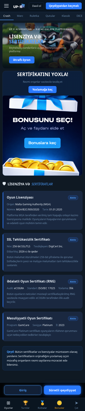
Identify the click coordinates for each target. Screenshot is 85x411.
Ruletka (34, 16)
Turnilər (25, 404)
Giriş (22, 390)
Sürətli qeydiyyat (62, 390)
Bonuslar (59, 404)
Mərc (20, 16)
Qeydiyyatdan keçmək (64, 6)
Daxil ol (36, 6)
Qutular (50, 16)
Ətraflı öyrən (22, 60)
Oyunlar (8, 404)
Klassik (66, 16)
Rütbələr (42, 404)
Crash (6, 16)
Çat (76, 404)
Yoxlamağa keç (42, 89)
